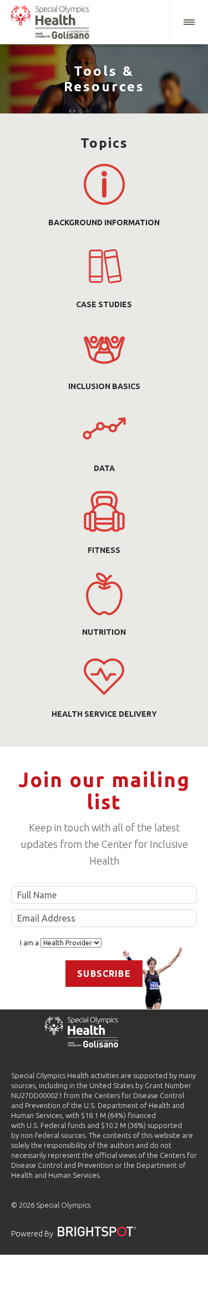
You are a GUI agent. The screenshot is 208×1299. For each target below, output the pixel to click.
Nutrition (104, 632)
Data (104, 468)
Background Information (104, 222)
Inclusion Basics (104, 386)
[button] (188, 22)
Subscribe (104, 974)
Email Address (104, 918)
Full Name (104, 895)
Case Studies (104, 304)
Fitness (104, 550)
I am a (30, 942)
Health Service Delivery (104, 714)
